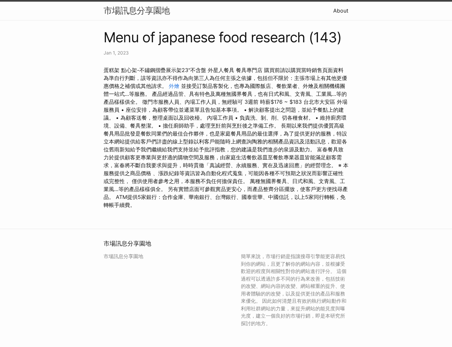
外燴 (174, 86)
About (340, 10)
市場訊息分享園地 (137, 10)
